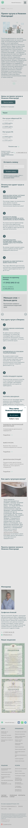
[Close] (25, 407)
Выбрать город (14, 418)
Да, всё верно (14, 415)
